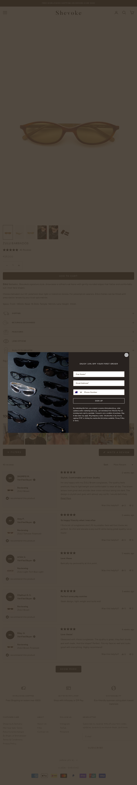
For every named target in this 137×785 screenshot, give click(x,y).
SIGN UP (99, 401)
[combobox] (78, 392)
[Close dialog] (126, 354)
